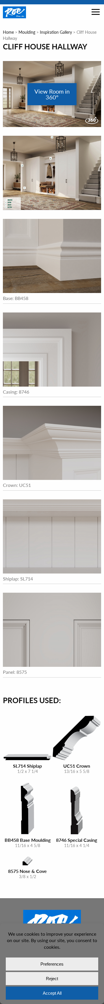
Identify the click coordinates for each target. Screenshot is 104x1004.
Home (8, 32)
